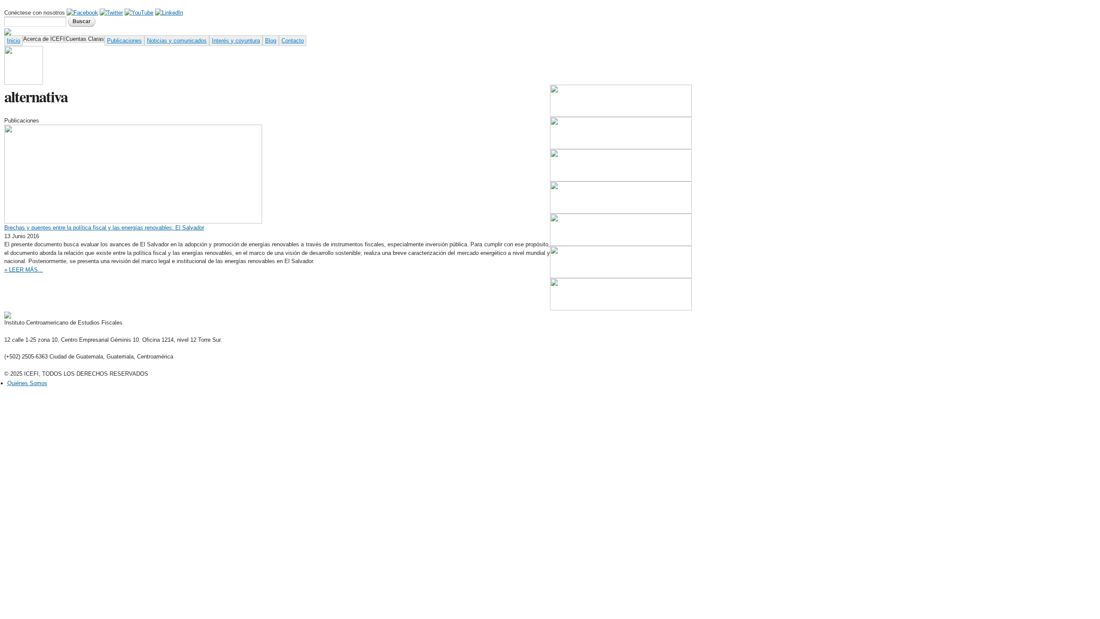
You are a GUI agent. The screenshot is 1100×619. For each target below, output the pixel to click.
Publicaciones (124, 40)
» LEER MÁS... (23, 270)
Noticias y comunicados (177, 40)
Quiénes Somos (27, 383)
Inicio (13, 40)
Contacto (292, 40)
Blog (270, 40)
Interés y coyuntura (236, 40)
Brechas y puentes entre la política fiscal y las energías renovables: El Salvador (104, 227)
